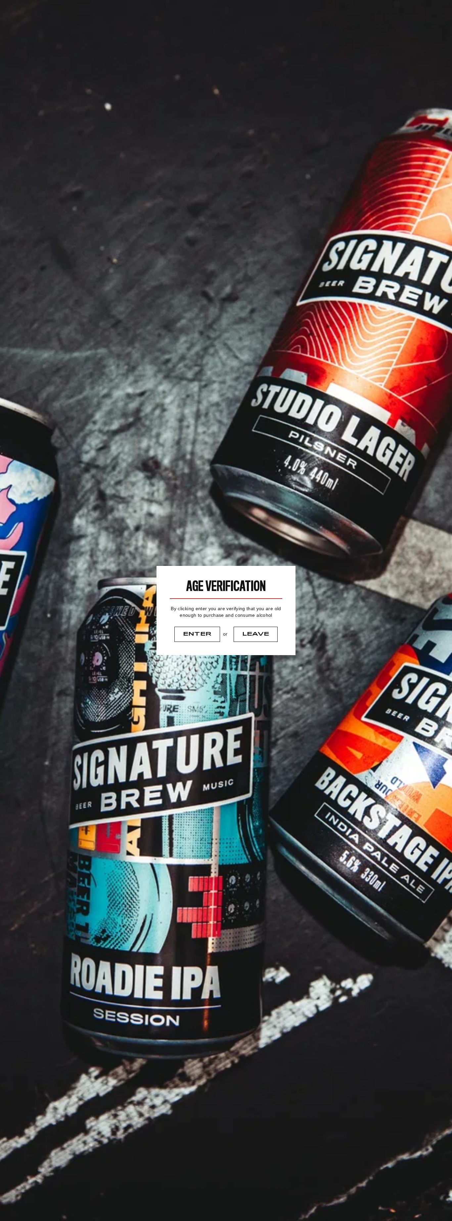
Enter (197, 634)
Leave (255, 634)
